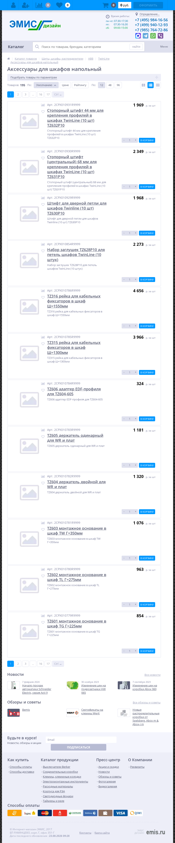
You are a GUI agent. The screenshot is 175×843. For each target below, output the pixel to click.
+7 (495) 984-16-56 (151, 19)
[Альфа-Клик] (90, 813)
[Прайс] (158, 85)
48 (109, 85)
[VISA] (14, 813)
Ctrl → (58, 94)
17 (48, 94)
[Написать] (138, 35)
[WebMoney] (45, 813)
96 (118, 85)
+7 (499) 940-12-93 (151, 24)
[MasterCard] (30, 813)
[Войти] (13, 5)
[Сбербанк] (105, 813)
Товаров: (13, 85)
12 (101, 85)
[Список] (150, 85)
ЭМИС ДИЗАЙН (139, 831)
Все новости (152, 675)
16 (40, 94)
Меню (164, 46)
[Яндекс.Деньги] (60, 813)
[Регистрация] (25, 5)
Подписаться (78, 747)
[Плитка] (143, 85)
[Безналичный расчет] (136, 813)
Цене (65, 85)
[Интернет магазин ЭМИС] (8, 58)
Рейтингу (80, 85)
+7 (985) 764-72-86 (151, 29)
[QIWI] (75, 813)
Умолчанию (44, 85)
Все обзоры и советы (146, 702)
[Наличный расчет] (121, 813)
